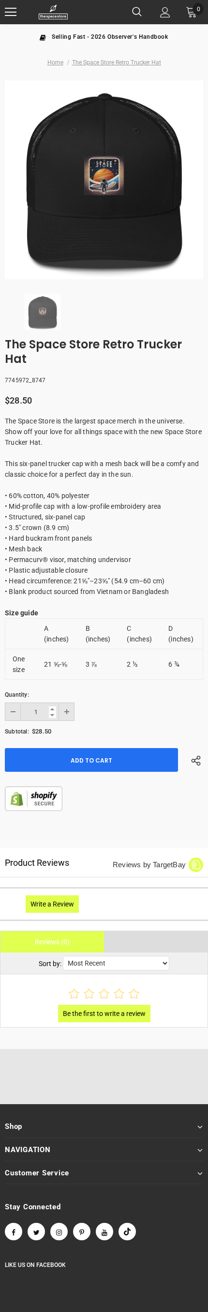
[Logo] (53, 12)
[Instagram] (59, 1231)
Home (55, 62)
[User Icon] (165, 12)
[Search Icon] (137, 12)
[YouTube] (104, 1231)
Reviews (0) (52, 942)
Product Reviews (37, 863)
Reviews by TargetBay (149, 864)
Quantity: (17, 694)
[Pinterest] (81, 1231)
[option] (104, 36)
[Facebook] (13, 1231)
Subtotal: (17, 731)
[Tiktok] (127, 1231)
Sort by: (50, 964)
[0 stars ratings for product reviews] (104, 994)
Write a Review (52, 904)
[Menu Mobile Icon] (10, 12)
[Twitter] (36, 1231)
